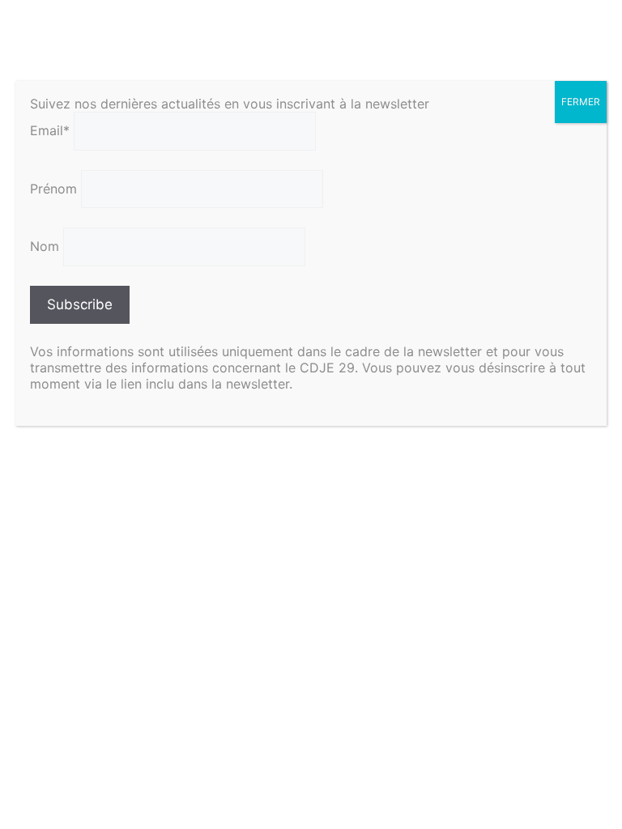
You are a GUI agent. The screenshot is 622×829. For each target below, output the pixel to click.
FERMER (580, 102)
